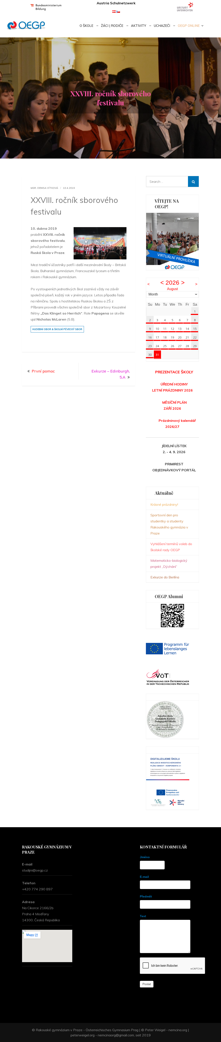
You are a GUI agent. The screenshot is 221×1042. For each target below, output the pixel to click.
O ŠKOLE (86, 26)
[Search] (193, 181)
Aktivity (138, 26)
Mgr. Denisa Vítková (44, 187)
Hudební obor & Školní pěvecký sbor (57, 329)
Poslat (146, 984)
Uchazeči (162, 26)
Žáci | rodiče (112, 26)
